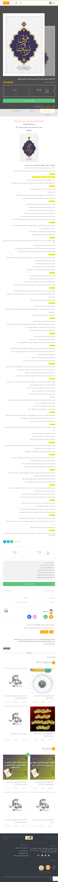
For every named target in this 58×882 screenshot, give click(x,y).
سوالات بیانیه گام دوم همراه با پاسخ (19, 733)
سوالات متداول (11, 837)
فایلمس (53, 106)
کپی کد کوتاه (29, 653)
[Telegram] (42, 855)
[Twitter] (49, 855)
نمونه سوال (48, 106)
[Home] (29, 838)
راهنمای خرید (54, 837)
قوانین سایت (19, 837)
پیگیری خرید (46, 837)
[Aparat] (45, 855)
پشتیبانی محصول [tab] (16, 111)
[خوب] (10, 591)
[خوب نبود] (7, 591)
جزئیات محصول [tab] (47, 111)
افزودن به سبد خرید (29, 100)
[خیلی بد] (5, 591)
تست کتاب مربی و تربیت (49, 644)
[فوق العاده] (11, 591)
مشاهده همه (7, 648)
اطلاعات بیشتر (44, 631)
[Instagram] (38, 855)
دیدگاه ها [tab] (31, 111)
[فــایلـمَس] (50, 3)
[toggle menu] (53, 2)
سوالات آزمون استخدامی (39, 106)
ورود (11, 3)
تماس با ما (5, 839)
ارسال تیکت (54, 839)
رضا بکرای (45, 611)
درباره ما (4, 837)
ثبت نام (6, 3)
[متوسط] (8, 591)
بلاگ (49, 839)
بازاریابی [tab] (47, 114)
